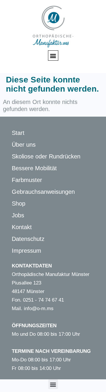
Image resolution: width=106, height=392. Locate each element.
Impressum (26, 250)
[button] (53, 55)
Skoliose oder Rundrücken (46, 156)
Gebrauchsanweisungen (43, 191)
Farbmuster (27, 180)
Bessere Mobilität (34, 168)
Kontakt (22, 227)
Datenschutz (28, 239)
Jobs (18, 215)
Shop (18, 203)
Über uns (24, 144)
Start (18, 133)
